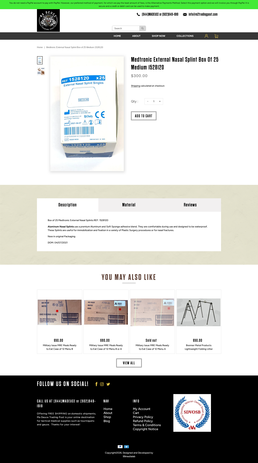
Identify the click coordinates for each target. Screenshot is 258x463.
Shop (107, 417)
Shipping (135, 85)
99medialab (129, 456)
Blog (106, 421)
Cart (136, 413)
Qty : (134, 101)
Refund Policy (143, 421)
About (107, 413)
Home (40, 47)
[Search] (142, 28)
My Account (141, 409)
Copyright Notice (145, 429)
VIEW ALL (129, 363)
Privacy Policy (143, 417)
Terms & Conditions (147, 425)
